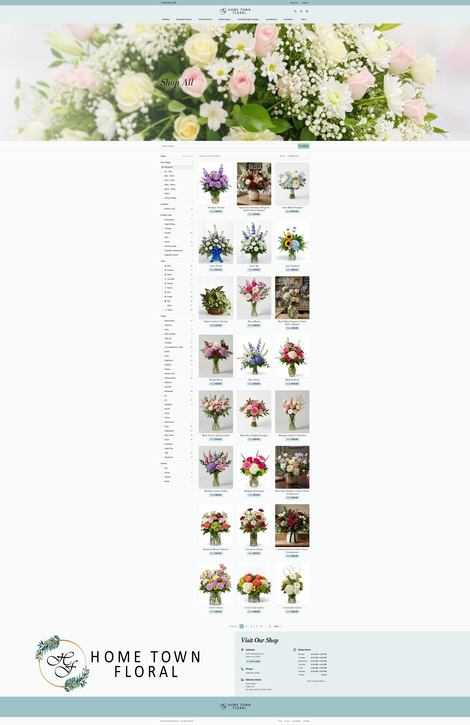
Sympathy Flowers (184, 19)
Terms (280, 721)
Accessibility (296, 721)
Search (305, 146)
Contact (305, 3)
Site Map (306, 721)
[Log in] (301, 11)
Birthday (165, 19)
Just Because (271, 19)
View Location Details (315, 681)
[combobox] (297, 156)
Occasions (288, 19)
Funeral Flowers (205, 19)
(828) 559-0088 (169, 3)
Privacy (287, 721)
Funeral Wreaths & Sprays (248, 19)
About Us (294, 3)
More (303, 19)
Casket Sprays (225, 19)
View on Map (254, 661)
